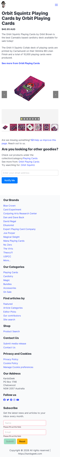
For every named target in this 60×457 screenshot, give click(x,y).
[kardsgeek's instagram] (14, 399)
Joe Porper (9, 233)
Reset (22, 441)
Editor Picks (9, 311)
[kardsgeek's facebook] (5, 399)
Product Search (11, 331)
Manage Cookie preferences (18, 367)
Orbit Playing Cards (29, 161)
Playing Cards (30, 158)
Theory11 (8, 252)
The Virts (8, 248)
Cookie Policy (10, 363)
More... (6, 260)
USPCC (7, 256)
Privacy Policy (10, 359)
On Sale (7, 291)
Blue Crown (9, 205)
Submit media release (14, 343)
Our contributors (12, 315)
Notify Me (9, 180)
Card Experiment (12, 209)
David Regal (9, 221)
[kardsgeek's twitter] (8, 399)
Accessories (9, 288)
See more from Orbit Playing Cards (21, 63)
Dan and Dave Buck (13, 217)
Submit (10, 441)
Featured (8, 303)
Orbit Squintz (28, 165)
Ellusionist (8, 225)
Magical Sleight (11, 236)
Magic (6, 280)
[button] (56, 5)
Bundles (7, 284)
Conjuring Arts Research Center (20, 213)
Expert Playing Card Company (19, 229)
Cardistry (8, 276)
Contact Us (9, 347)
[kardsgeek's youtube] (18, 399)
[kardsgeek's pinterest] (11, 399)
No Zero (7, 244)
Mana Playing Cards (13, 240)
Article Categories (13, 307)
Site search (9, 319)
